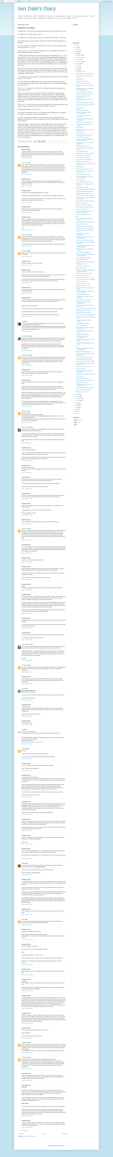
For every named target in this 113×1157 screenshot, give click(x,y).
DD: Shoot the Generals (81, 268)
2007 (76, 403)
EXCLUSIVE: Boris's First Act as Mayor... (85, 387)
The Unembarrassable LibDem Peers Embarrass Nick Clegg (85, 212)
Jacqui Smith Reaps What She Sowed (85, 207)
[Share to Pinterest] (44, 141)
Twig (23, 729)
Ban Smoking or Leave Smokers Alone (85, 73)
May (77, 70)
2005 (76, 407)
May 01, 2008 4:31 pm (27, 212)
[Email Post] (35, 141)
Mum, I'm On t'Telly (80, 71)
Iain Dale (78, 422)
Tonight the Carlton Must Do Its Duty (84, 226)
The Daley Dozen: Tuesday (82, 323)
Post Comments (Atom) (29, 1136)
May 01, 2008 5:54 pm (27, 660)
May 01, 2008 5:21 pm (27, 540)
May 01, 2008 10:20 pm (27, 964)
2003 (76, 411)
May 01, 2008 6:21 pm (27, 744)
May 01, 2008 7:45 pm (27, 858)
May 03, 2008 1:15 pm (27, 1127)
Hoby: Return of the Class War (83, 155)
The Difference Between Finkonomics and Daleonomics (85, 237)
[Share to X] (41, 141)
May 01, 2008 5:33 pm (27, 579)
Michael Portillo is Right (81, 259)
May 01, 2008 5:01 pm (27, 443)
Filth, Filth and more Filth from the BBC (85, 153)
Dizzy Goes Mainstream (81, 203)
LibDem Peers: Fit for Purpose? (83, 310)
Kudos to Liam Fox (80, 179)
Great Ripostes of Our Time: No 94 (84, 273)
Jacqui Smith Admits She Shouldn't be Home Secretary (85, 292)
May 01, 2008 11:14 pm (27, 990)
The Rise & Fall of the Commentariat (84, 380)
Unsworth (24, 748)
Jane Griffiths (63, 55)
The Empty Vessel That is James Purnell (85, 374)
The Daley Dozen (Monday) (82, 334)
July (77, 65)
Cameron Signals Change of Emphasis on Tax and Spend (85, 255)
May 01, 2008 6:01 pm (27, 672)
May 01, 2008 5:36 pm (27, 613)
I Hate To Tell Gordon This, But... (83, 389)
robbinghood (25, 1042)
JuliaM (23, 863)
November (78, 57)
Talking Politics (79, 79)
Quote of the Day (80, 108)
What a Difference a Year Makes (83, 312)
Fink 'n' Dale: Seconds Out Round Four (85, 228)
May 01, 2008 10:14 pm (27, 939)
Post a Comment (24, 1130)
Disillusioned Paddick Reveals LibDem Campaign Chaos (85, 349)
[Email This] (38, 141)
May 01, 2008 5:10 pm (27, 488)
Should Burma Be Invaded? (82, 275)
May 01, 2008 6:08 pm (27, 700)
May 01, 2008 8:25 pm (27, 904)
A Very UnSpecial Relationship (83, 252)
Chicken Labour (80, 167)
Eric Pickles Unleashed (81, 209)
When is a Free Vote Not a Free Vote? (85, 240)
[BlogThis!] (39, 141)
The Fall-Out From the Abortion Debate (85, 222)
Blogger (63, 1145)
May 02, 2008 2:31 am (27, 1052)
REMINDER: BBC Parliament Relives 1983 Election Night (85, 89)
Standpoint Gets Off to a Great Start (84, 94)
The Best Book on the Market (83, 157)
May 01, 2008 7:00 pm (27, 814)
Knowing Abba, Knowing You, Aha (84, 135)
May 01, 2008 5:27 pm (27, 562)
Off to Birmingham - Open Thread (84, 193)
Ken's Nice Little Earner (81, 325)
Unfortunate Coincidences (82, 110)
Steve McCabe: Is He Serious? (83, 83)
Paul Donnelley (25, 336)
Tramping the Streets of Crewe (83, 283)
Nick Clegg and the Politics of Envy (84, 359)
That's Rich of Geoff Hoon (82, 81)
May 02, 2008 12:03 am (27, 1008)
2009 (76, 51)
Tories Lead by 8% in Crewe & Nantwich (85, 279)
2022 (76, 45)
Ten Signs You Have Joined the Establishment (83, 302)
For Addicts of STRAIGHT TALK (83, 161)
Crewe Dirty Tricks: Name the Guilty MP (85, 314)
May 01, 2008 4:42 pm (27, 282)
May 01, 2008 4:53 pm (27, 375)
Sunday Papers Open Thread (83, 145)
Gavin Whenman (28, 50)
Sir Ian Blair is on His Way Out (83, 266)
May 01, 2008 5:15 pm (27, 523)
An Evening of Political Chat (82, 294)
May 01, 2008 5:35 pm (27, 589)
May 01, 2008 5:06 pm (27, 472)
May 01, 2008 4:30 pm (27, 202)
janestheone (25, 528)
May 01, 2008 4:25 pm (27, 158)
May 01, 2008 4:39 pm (27, 256)
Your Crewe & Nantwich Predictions (84, 191)
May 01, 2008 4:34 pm (27, 246)
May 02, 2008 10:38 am (27, 1080)
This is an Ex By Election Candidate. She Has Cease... (84, 177)
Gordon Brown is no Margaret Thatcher (85, 201)
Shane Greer (24, 88)
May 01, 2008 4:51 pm (27, 365)
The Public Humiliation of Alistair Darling (85, 308)
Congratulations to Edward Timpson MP (85, 189)
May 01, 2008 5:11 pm (27, 515)
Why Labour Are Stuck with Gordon (84, 159)
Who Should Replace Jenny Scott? (84, 169)
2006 (76, 405)
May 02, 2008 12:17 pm (27, 1115)
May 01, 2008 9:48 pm (27, 924)
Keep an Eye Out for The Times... (84, 366)
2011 (76, 47)
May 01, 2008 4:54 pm (27, 406)
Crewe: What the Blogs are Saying (84, 182)
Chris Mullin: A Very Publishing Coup (84, 122)
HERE (39, 109)
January (78, 400)
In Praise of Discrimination (82, 378)
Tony (23, 321)
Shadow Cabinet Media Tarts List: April (85, 361)
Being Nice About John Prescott (83, 351)
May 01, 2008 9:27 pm (27, 914)
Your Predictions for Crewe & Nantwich (85, 195)
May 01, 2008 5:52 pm (27, 639)
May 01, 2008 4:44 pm (27, 331)
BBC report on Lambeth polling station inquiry (32, 742)
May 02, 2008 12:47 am (27, 1038)
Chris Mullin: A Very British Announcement (82, 337)
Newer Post (21, 1133)
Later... (77, 346)
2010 (76, 49)
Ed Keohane (25, 251)
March (77, 396)
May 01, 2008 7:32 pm (27, 844)
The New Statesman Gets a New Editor (85, 261)
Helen (23, 919)
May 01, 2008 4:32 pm (27, 230)
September (79, 61)
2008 (76, 53)
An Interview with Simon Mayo (83, 174)
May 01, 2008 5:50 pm (27, 628)
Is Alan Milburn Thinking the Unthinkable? (82, 234)
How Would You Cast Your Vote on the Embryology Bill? (85, 246)
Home (43, 1133)
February (78, 398)
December (78, 55)
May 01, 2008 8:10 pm (27, 874)
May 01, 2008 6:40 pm (27, 797)
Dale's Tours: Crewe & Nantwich (83, 205)
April (77, 394)
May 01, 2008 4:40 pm (27, 265)
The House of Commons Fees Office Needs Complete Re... (84, 140)
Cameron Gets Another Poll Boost (84, 92)
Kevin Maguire (31, 47)
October (78, 59)
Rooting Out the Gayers (81, 382)
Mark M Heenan (25, 355)
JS (77, 424)
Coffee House (24, 104)
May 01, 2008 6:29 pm (27, 758)
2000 (76, 413)
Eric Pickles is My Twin (81, 281)
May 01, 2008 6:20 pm (27, 724)
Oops (77, 216)
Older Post (65, 1133)
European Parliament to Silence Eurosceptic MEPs (83, 113)
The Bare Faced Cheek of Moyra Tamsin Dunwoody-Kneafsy (85, 270)
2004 (76, 409)
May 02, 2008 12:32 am (27, 1023)
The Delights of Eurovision (82, 151)
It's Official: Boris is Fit (81, 264)
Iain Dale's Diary (37, 8)
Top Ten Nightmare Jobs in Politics (84, 357)
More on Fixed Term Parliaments (83, 299)
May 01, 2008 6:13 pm (27, 716)
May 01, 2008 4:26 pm (27, 174)
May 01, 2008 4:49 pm (27, 350)
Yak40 (23, 688)
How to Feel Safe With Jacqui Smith (84, 102)
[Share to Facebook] (43, 141)
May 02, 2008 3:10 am (27, 1068)
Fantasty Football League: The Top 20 (85, 277)
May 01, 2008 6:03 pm (27, 683)
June (77, 67)
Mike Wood (24, 411)
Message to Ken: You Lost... (82, 391)
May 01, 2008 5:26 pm (27, 553)
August (78, 63)
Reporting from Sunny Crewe (83, 285)
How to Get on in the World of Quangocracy (83, 96)
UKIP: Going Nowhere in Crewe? (84, 214)
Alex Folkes (25, 162)
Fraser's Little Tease (80, 368)
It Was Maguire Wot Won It (82, 187)
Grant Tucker (79, 420)
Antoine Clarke (25, 234)
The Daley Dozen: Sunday (82, 137)
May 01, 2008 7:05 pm (27, 830)
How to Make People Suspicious (83, 257)
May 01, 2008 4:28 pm (27, 186)
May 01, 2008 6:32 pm (27, 770)
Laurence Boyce (26, 427)
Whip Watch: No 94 (80, 133)
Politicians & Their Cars (81, 224)
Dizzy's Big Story (80, 376)
